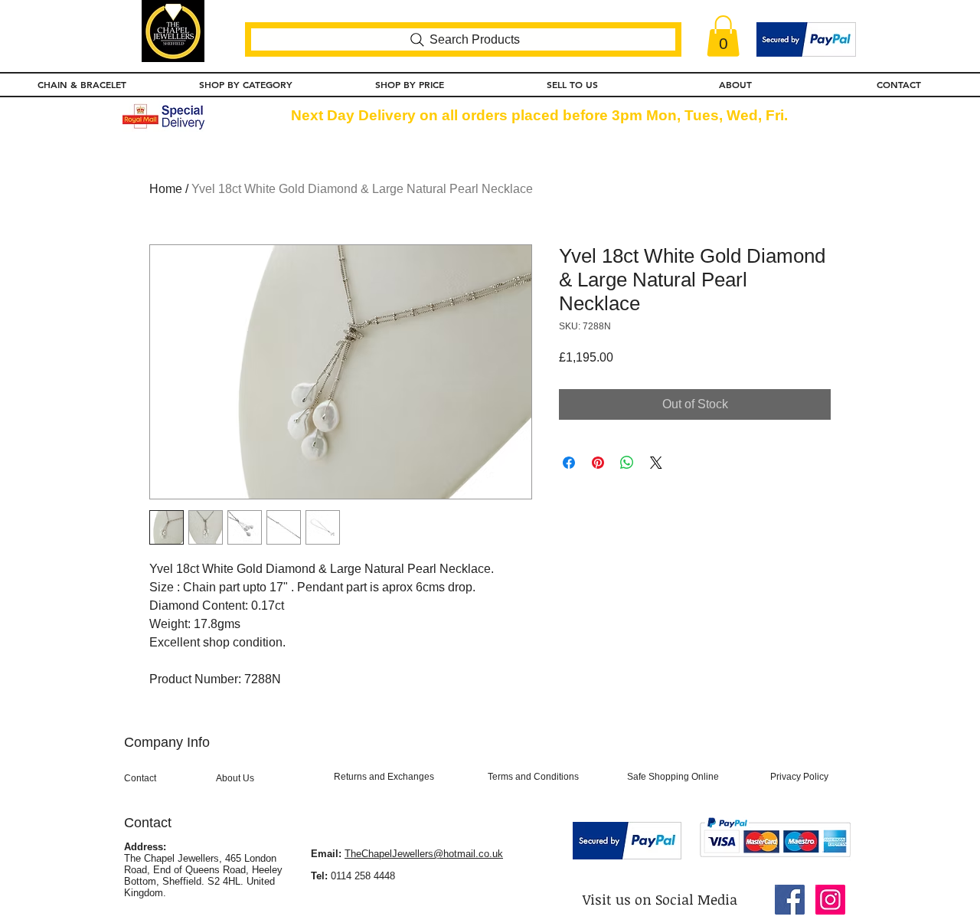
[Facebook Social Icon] (790, 900)
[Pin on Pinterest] (598, 462)
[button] (723, 36)
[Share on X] (656, 462)
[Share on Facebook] (569, 462)
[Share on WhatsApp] (627, 462)
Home (165, 188)
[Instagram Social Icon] (830, 900)
